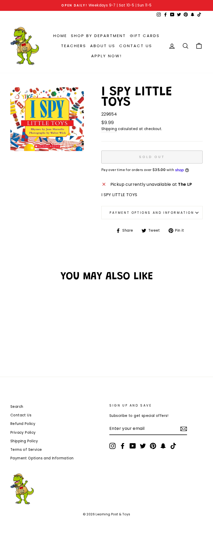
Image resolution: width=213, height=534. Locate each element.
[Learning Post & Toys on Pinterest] (153, 446)
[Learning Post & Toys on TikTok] (173, 446)
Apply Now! (106, 56)
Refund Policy (22, 423)
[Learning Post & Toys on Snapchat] (163, 446)
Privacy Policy (23, 432)
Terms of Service (26, 449)
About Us (102, 45)
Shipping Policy (24, 441)
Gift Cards (145, 35)
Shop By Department (98, 35)
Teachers (73, 45)
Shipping (109, 128)
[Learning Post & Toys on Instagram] (112, 446)
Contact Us (135, 45)
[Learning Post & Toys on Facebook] (122, 446)
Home (60, 35)
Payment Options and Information (152, 212)
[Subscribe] (183, 428)
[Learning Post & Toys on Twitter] (143, 446)
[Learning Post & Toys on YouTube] (133, 446)
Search (16, 406)
